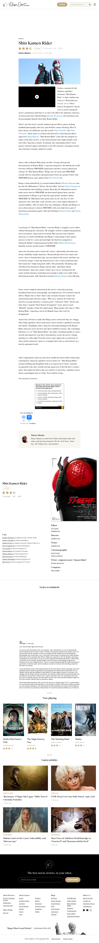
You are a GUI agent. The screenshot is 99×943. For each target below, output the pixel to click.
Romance (38, 904)
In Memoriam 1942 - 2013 (42, 928)
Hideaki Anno (62, 103)
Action (37, 48)
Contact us (86, 901)
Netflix (37, 901)
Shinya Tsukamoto (72, 186)
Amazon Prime (24, 901)
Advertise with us (89, 904)
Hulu (20, 914)
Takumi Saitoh (65, 211)
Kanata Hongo (61, 276)
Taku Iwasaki (55, 570)
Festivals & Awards (73, 916)
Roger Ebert (71, 914)
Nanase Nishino (7, 554)
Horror (21, 912)
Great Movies (55, 904)
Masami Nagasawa (8, 559)
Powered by (24, 423)
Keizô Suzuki (55, 553)
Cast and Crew (8, 906)
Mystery (38, 898)
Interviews (54, 912)
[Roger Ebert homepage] (16, 4)
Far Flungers (55, 909)
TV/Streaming (71, 911)
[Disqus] (49, 664)
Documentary (24, 906)
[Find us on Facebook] (84, 910)
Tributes (53, 914)
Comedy (22, 904)
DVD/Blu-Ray (71, 898)
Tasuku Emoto (7, 543)
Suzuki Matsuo (7, 551)
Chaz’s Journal (56, 901)
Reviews (21, 38)
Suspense (38, 909)
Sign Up (5, 913)
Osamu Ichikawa (56, 556)
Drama (21, 909)
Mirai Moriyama (66, 243)
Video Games (71, 901)
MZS (52, 906)
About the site (88, 898)
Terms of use (55, 939)
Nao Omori (54, 177)
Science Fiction (40, 906)
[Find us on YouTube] (87, 910)
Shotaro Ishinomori (57, 563)
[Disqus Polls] (49, 616)
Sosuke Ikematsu (54, 115)
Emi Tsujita (54, 528)
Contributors (87, 906)
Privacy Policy (68, 939)
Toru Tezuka (6, 548)
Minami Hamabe (68, 183)
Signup (62, 4)
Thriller (37, 912)
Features (70, 908)
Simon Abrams (25, 53)
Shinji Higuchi (33, 136)
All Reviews (7, 903)
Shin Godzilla (60, 130)
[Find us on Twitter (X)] (91, 910)
